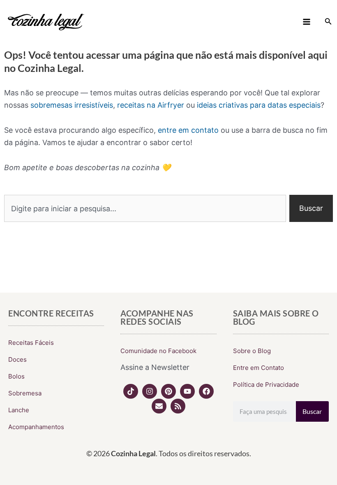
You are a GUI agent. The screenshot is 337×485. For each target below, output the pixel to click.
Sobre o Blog (252, 351)
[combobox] (145, 208)
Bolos (16, 376)
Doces (17, 359)
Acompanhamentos (36, 427)
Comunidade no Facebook (158, 351)
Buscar (312, 411)
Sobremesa (25, 393)
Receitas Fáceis (31, 342)
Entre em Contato (258, 368)
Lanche (18, 410)
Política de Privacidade (266, 384)
